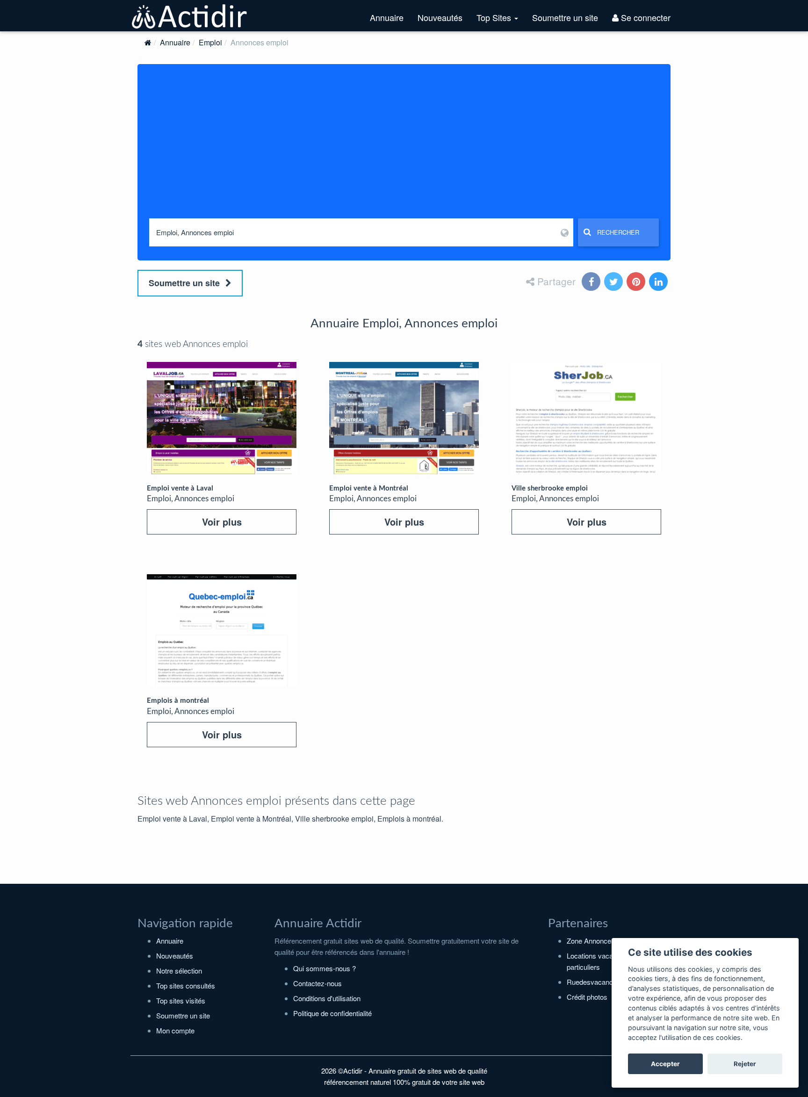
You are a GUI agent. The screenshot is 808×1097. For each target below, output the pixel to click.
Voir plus (222, 521)
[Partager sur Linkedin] (659, 282)
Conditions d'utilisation (327, 998)
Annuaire (387, 17)
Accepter (665, 1064)
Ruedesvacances (593, 982)
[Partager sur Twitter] (614, 282)
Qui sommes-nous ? (324, 968)
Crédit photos (587, 997)
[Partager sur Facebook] (592, 282)
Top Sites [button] (500, 21)
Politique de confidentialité (332, 1013)
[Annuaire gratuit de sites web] (189, 15)
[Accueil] (148, 42)
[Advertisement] (404, 148)
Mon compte (175, 1030)
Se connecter (645, 17)
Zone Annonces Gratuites (606, 940)
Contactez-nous (317, 983)
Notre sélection (179, 970)
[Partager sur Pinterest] (637, 282)
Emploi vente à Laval (180, 488)
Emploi (210, 42)
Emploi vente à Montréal (368, 488)
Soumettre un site (565, 17)
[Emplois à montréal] (221, 630)
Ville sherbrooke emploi (550, 488)
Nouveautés (440, 17)
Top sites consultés (185, 985)
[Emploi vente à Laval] (221, 418)
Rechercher (618, 232)
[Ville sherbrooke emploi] (586, 418)
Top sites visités (180, 1000)
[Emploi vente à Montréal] (404, 418)
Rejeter (745, 1064)
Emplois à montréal (178, 700)
